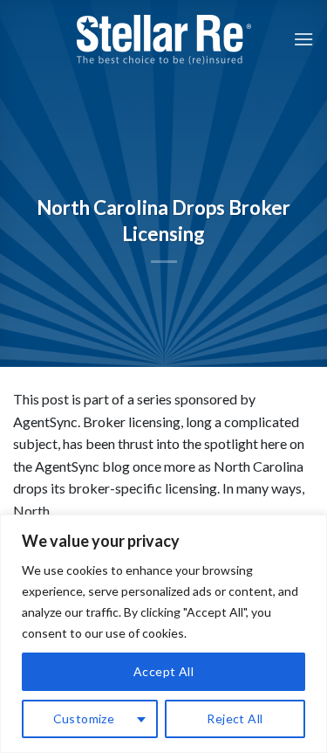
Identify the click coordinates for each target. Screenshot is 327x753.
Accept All (163, 671)
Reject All (234, 718)
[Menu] (303, 38)
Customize (84, 718)
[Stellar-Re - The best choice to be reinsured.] (164, 40)
